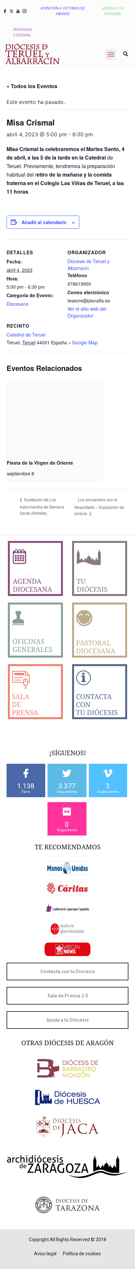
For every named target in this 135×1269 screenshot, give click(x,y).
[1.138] (25, 773)
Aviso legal (45, 1253)
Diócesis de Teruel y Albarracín (88, 264)
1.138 (25, 786)
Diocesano (18, 303)
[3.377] (66, 773)
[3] (107, 773)
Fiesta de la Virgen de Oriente (40, 462)
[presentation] (55, 418)
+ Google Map (83, 342)
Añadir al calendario (44, 222)
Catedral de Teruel (26, 334)
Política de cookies (82, 1253)
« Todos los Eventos (32, 86)
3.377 (67, 786)
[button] (110, 54)
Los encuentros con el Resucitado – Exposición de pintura (99, 506)
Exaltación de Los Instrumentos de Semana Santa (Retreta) (42, 506)
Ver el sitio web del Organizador (87, 312)
